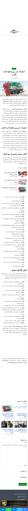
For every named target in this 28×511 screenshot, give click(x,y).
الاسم (25, 465)
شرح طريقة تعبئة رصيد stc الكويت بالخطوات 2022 (21, 415)
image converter (21, 496)
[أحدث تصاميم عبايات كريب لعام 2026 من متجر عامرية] (7, 424)
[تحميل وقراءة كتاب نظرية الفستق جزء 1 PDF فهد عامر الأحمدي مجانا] (7, 408)
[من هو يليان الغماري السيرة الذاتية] (22, 189)
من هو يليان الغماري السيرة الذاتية (9, 187)
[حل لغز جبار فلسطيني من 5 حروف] (22, 182)
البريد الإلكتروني (23, 471)
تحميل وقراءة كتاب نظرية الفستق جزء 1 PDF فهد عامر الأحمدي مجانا (7, 415)
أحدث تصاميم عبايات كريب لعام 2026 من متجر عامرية (7, 431)
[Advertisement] (14, 14)
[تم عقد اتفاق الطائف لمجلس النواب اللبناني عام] (21, 424)
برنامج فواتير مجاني (21, 499)
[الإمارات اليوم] (14, 31)
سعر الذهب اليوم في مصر (19, 494)
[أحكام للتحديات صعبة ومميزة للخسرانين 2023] (22, 174)
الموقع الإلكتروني (23, 477)
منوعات (14, 68)
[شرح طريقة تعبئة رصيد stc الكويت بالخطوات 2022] (21, 408)
